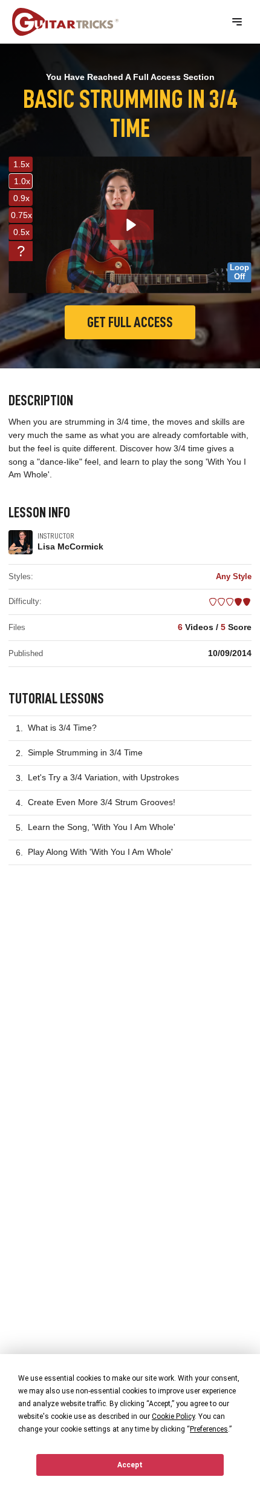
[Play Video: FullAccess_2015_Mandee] (130, 225)
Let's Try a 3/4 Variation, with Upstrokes (103, 777)
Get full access (130, 322)
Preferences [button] (209, 1429)
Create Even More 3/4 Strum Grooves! (101, 802)
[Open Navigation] (237, 22)
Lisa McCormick (70, 546)
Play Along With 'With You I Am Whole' (100, 852)
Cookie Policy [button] (173, 1416)
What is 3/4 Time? (62, 727)
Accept (130, 1465)
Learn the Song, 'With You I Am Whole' (101, 827)
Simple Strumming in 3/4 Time (85, 752)
